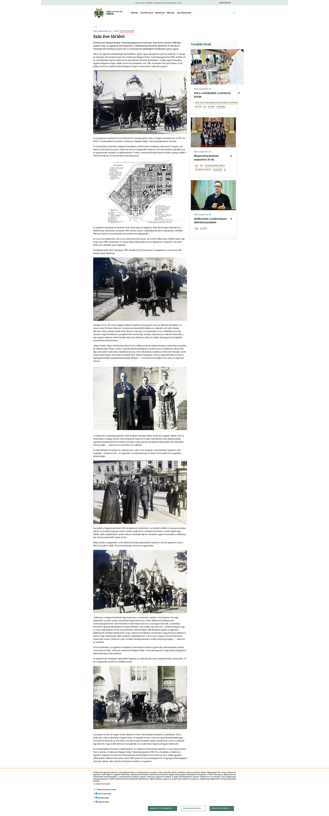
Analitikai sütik (103, 798)
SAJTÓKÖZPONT (184, 13)
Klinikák (137, 3)
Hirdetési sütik (103, 802)
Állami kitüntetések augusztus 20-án (206, 157)
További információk (101, 784)
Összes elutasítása (192, 808)
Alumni (179, 3)
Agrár (142, 3)
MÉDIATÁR (159, 13)
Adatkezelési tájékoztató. (210, 779)
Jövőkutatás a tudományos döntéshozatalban (210, 220)
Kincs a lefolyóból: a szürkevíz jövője (212, 94)
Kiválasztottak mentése (161, 808)
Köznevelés (148, 3)
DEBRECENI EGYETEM (114, 12)
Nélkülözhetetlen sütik (107, 790)
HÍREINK (134, 13)
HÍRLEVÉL (171, 13)
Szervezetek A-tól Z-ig (159, 3)
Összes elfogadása (220, 808)
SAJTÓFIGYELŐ (146, 13)
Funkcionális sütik (104, 794)
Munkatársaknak (171, 3)
